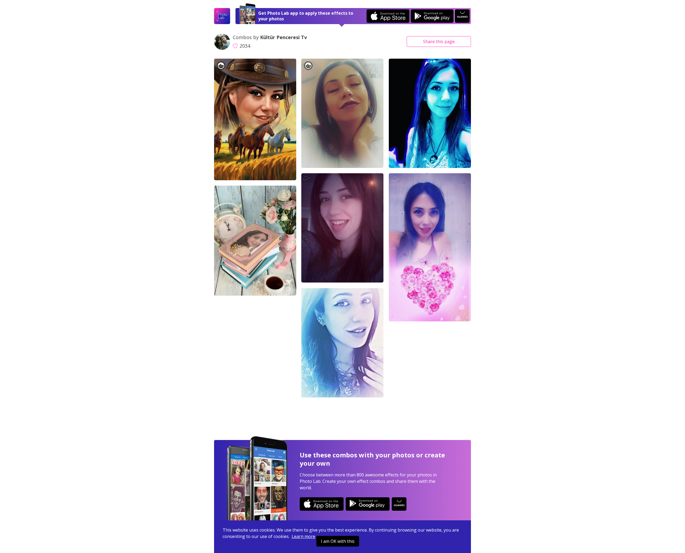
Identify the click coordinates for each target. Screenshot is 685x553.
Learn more (303, 536)
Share (439, 41)
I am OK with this (338, 541)
